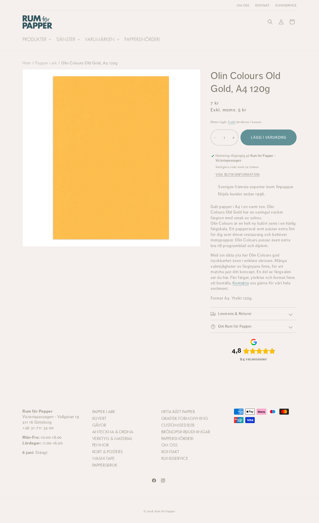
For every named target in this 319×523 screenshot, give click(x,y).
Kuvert (99, 418)
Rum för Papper (165, 511)
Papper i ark (46, 63)
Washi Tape (103, 458)
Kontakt (170, 451)
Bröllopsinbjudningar (185, 432)
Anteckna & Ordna (112, 432)
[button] (36, 39)
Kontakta (241, 283)
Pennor (100, 445)
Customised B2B (178, 425)
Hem (26, 63)
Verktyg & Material (112, 438)
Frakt (232, 122)
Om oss (169, 445)
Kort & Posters (107, 451)
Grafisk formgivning (184, 418)
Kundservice (174, 458)
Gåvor (99, 425)
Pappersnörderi (177, 438)
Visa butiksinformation (238, 175)
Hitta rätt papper (178, 411)
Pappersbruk (104, 465)
